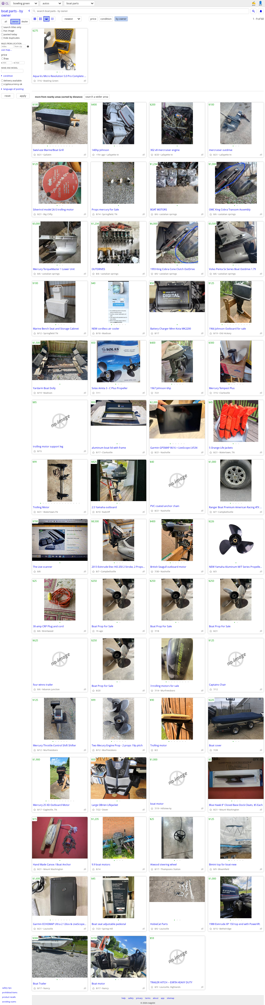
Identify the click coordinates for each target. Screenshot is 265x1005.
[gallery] (46, 18)
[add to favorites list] (34, 81)
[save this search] (261, 11)
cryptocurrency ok (13, 84)
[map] (52, 18)
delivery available (13, 80)
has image (9, 30)
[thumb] (41, 18)
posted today (10, 34)
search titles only (12, 27)
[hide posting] (85, 81)
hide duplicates (12, 37)
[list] (35, 18)
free (6, 58)
